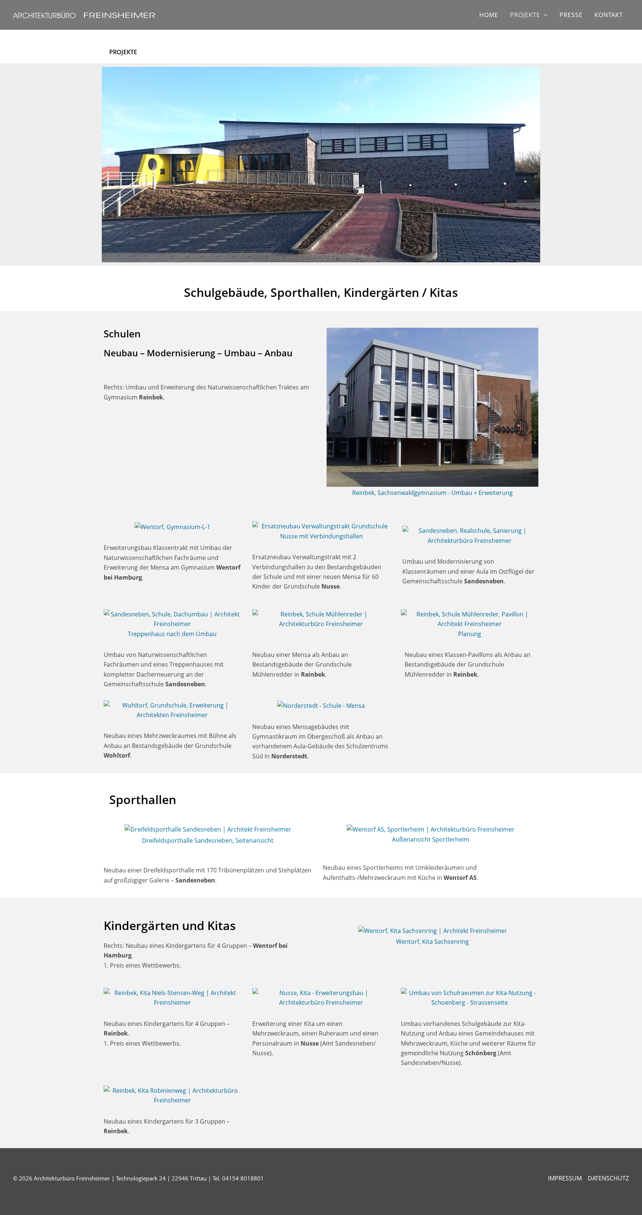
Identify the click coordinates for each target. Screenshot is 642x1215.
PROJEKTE (525, 15)
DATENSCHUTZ (608, 1178)
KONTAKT (608, 15)
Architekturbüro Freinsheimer (231, 14)
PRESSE (571, 15)
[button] (544, 15)
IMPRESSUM (565, 1178)
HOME (488, 15)
